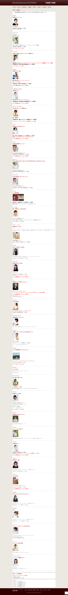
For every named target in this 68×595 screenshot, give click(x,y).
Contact (49, 7)
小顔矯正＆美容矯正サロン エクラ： (19, 143)
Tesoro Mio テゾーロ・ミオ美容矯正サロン (20, 108)
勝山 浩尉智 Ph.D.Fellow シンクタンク (24, 3)
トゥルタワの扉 (15, 369)
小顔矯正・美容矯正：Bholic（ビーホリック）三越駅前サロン (23, 53)
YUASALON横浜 (15, 301)
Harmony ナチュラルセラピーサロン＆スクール (21, 493)
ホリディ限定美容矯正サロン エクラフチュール (20, 349)
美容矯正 (30, 7)
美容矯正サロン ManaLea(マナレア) (19, 126)
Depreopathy (24, 7)
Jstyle (14, 509)
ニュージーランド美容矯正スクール (19, 557)
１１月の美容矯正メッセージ (21, 584)
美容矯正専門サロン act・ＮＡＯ (18, 317)
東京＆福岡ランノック (16, 35)
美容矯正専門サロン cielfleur (17, 263)
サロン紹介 (44, 7)
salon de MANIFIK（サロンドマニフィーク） (20, 176)
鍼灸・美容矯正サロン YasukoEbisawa (19, 208)
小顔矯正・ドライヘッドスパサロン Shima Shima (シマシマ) (23, 331)
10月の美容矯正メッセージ (21, 585)
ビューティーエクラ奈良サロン (18, 428)
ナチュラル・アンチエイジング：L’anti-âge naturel (21, 526)
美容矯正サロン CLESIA (17, 393)
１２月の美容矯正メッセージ (21, 582)
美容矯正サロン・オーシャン (17, 17)
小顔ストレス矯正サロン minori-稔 (18, 247)
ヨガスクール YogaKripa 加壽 (18, 543)
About (19, 7)
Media (34, 7)
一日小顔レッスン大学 (16, 576)
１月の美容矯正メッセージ (21, 581)
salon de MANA (15, 476)
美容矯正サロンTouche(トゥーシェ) (19, 414)
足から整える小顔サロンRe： (18, 377)
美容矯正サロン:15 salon (17, 70)
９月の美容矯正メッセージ (21, 586)
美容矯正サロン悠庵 (16, 459)
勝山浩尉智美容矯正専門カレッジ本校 (18, 577)
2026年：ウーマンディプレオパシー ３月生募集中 (20, 575)
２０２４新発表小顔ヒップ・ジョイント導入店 (20, 103)
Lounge (39, 7)
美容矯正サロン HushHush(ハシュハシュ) (20, 281)
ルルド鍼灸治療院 (16, 192)
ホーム (14, 7)
